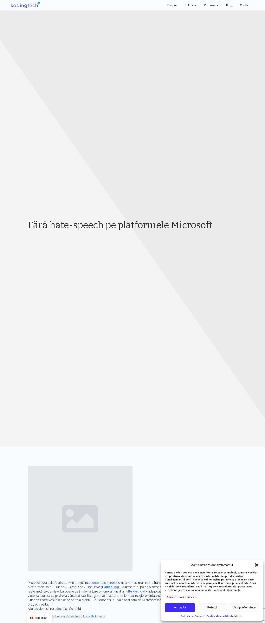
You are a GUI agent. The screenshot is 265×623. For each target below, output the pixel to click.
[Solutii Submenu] (196, 5)
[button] (257, 565)
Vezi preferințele (244, 607)
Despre (172, 5)
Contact (245, 5)
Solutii (189, 5)
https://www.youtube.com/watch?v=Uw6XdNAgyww (66, 616)
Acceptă (180, 607)
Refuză (212, 607)
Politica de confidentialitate (223, 616)
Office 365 (111, 587)
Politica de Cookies (192, 616)
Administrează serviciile (181, 597)
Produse (209, 5)
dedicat (135, 591)
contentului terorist (103, 583)
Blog (229, 5)
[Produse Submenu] (218, 5)
